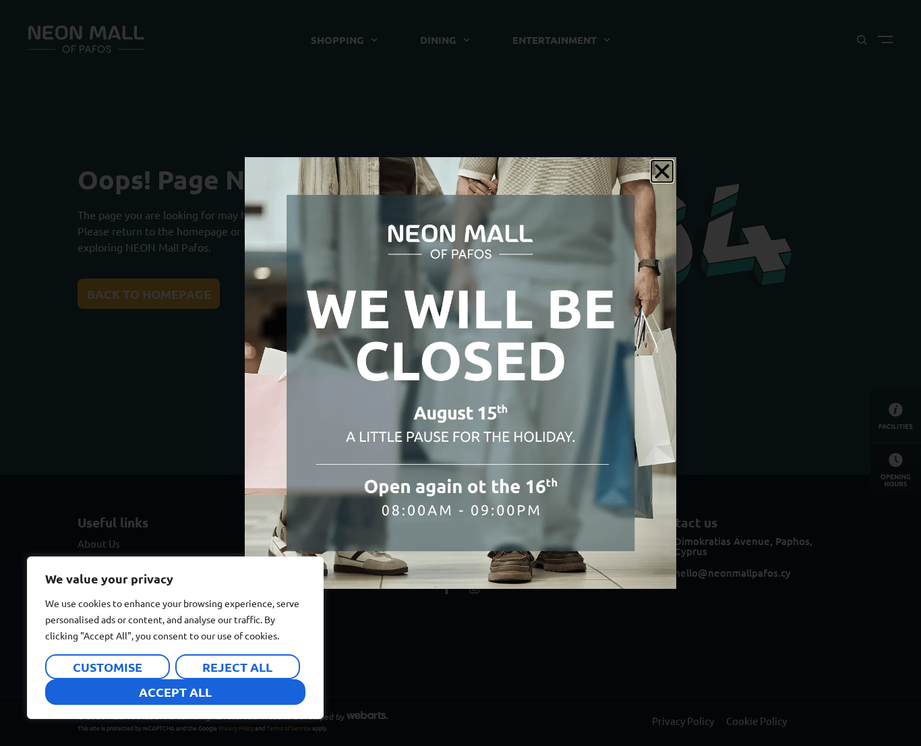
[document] (460, 373)
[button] (662, 171)
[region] (175, 637)
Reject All (237, 667)
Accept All (175, 691)
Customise (107, 667)
